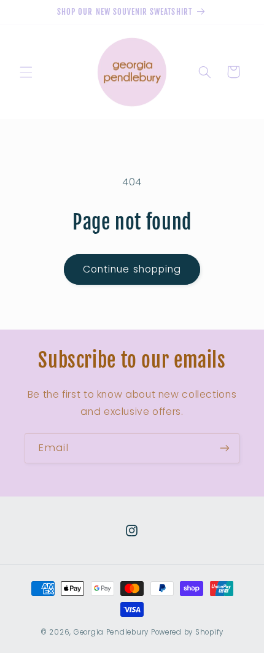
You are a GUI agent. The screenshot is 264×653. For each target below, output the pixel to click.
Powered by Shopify (187, 632)
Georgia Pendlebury (111, 632)
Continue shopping (132, 269)
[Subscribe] (225, 448)
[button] (26, 72)
